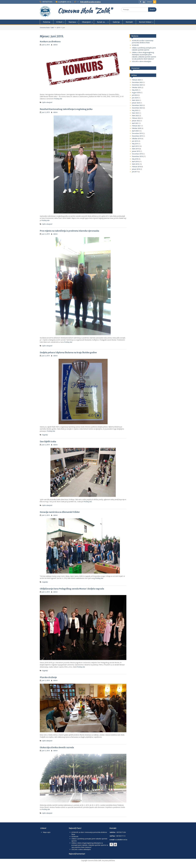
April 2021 (135, 123)
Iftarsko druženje (48, 677)
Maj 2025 (135, 90)
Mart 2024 (135, 100)
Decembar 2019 (137, 133)
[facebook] (140, 1)
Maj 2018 (135, 159)
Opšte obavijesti (47, 102)
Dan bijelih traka (48, 441)
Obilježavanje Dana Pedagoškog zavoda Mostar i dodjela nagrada (72, 588)
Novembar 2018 (137, 156)
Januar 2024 (136, 103)
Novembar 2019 (137, 136)
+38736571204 (47, 2)
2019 (58, 27)
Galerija (116, 22)
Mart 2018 (135, 164)
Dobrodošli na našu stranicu (90, 2)
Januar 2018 (136, 169)
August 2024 (136, 93)
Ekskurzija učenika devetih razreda (57, 747)
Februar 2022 (136, 118)
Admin (55, 45)
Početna (46, 22)
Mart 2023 (135, 113)
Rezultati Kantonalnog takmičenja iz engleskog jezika (66, 109)
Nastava (72, 22)
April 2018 (135, 161)
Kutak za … (102, 22)
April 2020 (135, 131)
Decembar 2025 (137, 82)
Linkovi (149, 2)
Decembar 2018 (137, 154)
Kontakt (129, 22)
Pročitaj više (58, 99)
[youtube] (143, 1)
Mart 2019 (135, 149)
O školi (59, 22)
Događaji (45, 435)
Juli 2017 (135, 172)
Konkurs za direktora (50, 41)
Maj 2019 (135, 144)
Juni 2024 (135, 98)
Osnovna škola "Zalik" (85, 10)
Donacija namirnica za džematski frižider (60, 512)
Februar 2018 (136, 167)
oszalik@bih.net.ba (64, 2)
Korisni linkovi (145, 22)
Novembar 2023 (137, 108)
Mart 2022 (135, 115)
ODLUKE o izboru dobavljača (141, 61)
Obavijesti (86, 22)
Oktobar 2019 (136, 138)
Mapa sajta (46, 832)
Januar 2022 (136, 121)
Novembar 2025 (137, 85)
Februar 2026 (136, 80)
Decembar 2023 (137, 105)
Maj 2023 (135, 110)
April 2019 (135, 146)
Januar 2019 (136, 151)
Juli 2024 (135, 95)
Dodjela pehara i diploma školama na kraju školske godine (68, 352)
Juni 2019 (135, 141)
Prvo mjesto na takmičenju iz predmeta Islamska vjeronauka (69, 230)
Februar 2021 (136, 126)
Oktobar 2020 (136, 128)
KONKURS (135, 45)
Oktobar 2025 (136, 87)
